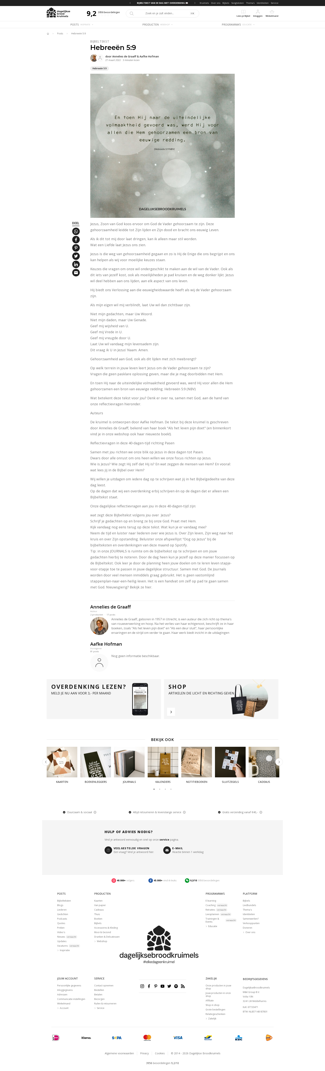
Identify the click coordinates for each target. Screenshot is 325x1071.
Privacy (144, 1053)
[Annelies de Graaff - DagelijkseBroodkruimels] (94, 58)
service (164, 839)
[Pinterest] (156, 986)
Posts (60, 33)
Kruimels (204, 3)
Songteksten (237, 3)
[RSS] (183, 986)
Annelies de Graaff (124, 56)
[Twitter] (169, 986)
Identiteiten (263, 3)
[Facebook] (149, 986)
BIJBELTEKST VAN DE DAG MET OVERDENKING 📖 (162, 3)
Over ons (215, 3)
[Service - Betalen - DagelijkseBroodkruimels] (56, 1037)
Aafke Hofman (149, 56)
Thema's (250, 3)
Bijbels (225, 3)
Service (274, 3)
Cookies (160, 1053)
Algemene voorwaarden (119, 1053)
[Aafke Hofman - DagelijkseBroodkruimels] (100, 58)
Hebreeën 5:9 (78, 33)
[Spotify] (176, 986)
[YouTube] (162, 986)
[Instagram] (142, 986)
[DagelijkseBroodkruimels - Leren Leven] (48, 33)
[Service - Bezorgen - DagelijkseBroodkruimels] (269, 1037)
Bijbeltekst (99, 41)
